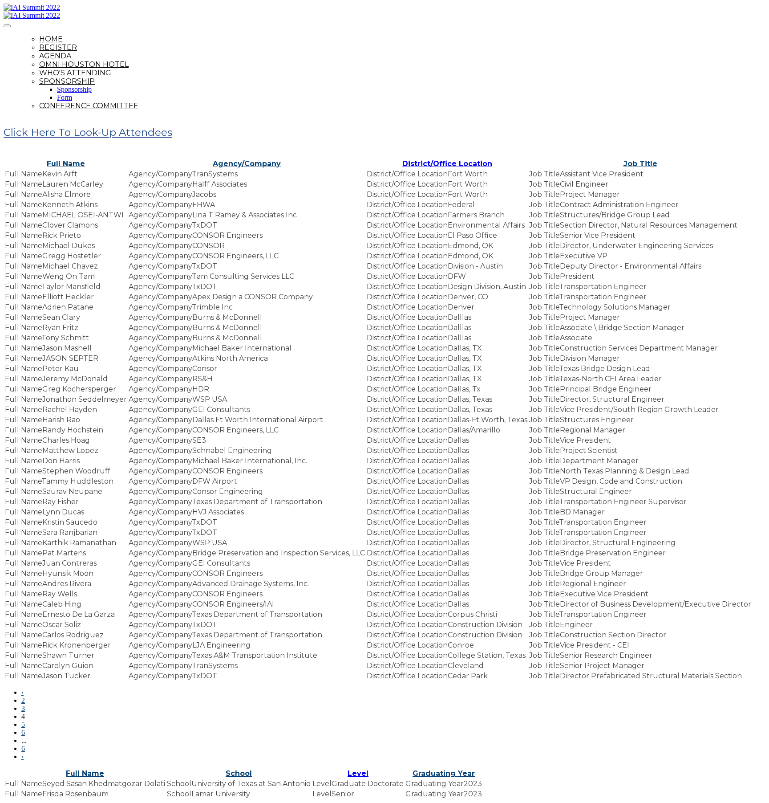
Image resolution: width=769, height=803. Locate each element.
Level (358, 773)
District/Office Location (447, 163)
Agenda (55, 56)
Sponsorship (67, 81)
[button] (88, 132)
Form (64, 97)
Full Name (66, 163)
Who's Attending (75, 73)
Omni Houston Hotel (84, 64)
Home (51, 39)
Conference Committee (88, 106)
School (239, 773)
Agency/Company (247, 163)
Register (58, 47)
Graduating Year (444, 773)
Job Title (640, 163)
